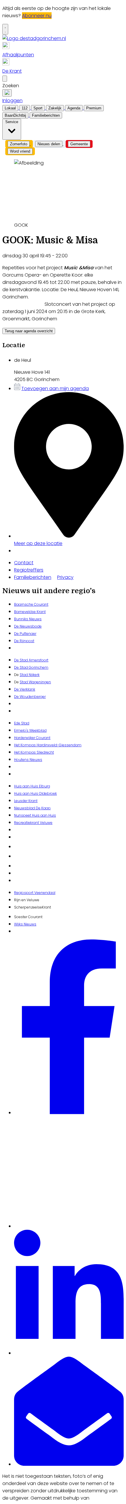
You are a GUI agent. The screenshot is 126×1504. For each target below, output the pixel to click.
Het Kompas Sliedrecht (34, 752)
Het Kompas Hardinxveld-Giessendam (47, 745)
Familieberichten (32, 577)
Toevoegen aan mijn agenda (55, 388)
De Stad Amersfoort (31, 660)
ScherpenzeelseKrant (32, 907)
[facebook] (69, 1112)
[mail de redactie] (69, 1464)
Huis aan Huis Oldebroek (35, 793)
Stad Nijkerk (30, 674)
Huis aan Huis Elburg (32, 786)
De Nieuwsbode (28, 626)
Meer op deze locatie (38, 543)
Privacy (65, 577)
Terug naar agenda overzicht (29, 331)
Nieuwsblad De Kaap (32, 808)
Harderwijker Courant (32, 737)
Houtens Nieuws (28, 759)
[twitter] (69, 1226)
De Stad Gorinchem (31, 667)
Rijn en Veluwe (26, 899)
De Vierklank (24, 689)
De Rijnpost (24, 640)
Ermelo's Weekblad (30, 730)
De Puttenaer (25, 633)
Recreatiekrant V (28, 822)
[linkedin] (69, 1353)
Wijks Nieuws (25, 924)
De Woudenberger (30, 696)
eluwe (47, 822)
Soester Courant (28, 916)
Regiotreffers (28, 570)
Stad (24, 681)
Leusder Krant (26, 800)
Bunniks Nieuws (28, 618)
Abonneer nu (37, 15)
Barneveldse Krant (30, 611)
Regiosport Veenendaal (34, 892)
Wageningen (39, 681)
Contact (23, 562)
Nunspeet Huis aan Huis (35, 815)
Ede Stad (21, 723)
